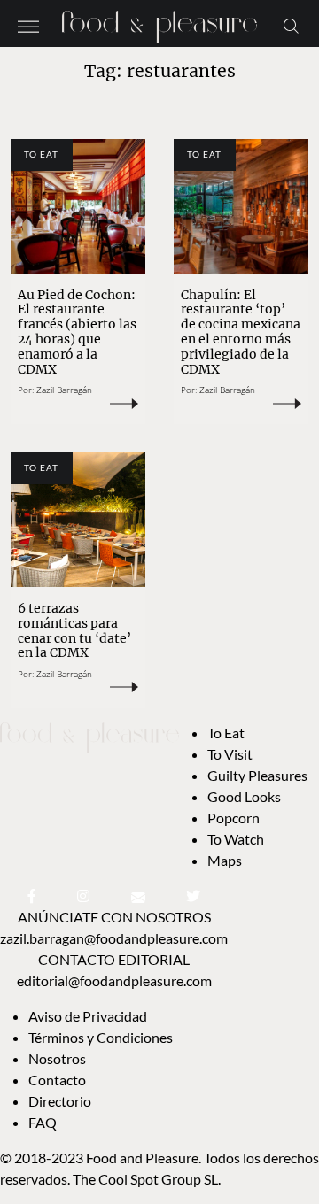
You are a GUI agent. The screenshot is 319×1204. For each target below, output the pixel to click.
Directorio (59, 1100)
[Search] (291, 24)
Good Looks (244, 796)
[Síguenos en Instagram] (83, 895)
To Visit (230, 753)
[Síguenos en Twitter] (193, 895)
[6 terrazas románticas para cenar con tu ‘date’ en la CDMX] (78, 519)
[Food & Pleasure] (159, 21)
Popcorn (233, 817)
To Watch (235, 838)
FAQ (42, 1122)
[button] (28, 24)
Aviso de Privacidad (87, 1015)
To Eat (41, 154)
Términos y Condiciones (101, 1037)
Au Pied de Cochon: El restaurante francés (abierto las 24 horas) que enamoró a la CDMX (77, 332)
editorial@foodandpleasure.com (114, 980)
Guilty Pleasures (257, 775)
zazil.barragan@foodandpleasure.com (114, 938)
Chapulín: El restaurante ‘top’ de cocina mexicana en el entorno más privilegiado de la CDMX (240, 332)
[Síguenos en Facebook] (31, 895)
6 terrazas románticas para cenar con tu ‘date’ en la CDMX (74, 630)
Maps (224, 860)
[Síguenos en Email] (138, 895)
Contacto (57, 1079)
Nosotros (57, 1058)
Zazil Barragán (64, 389)
